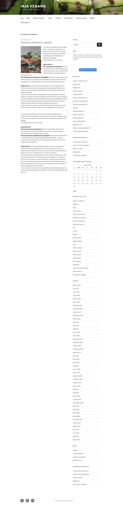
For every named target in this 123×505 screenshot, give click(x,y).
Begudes (75, 87)
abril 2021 (76, 329)
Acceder (75, 450)
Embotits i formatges (79, 101)
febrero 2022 (77, 298)
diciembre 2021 (77, 305)
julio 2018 (76, 406)
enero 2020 (76, 372)
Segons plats (77, 118)
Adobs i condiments (79, 81)
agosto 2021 (76, 319)
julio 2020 (76, 356)
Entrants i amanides (79, 104)
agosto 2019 (77, 386)
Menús (92, 18)
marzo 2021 (76, 332)
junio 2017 (76, 429)
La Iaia (50, 18)
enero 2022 (76, 302)
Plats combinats (78, 248)
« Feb (74, 191)
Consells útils (68, 18)
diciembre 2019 (77, 376)
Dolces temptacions (79, 214)
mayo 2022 (76, 292)
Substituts (76, 124)
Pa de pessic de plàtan (79, 155)
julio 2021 (75, 322)
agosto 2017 (76, 426)
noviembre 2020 (78, 342)
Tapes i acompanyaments (80, 128)
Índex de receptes (39, 18)
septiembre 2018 (78, 403)
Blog (28, 18)
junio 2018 (76, 409)
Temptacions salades (79, 131)
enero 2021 (76, 335)
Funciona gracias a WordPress (64, 500)
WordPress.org (77, 460)
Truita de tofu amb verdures (81, 145)
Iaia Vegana (33, 6)
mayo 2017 (76, 433)
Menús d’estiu (77, 238)
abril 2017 (76, 436)
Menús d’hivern (77, 241)
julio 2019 (76, 389)
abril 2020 (76, 366)
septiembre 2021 (78, 315)
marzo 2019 (76, 396)
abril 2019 (76, 392)
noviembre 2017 (78, 419)
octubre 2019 (77, 382)
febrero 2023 (77, 285)
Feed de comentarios (79, 457)
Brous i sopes (77, 91)
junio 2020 (76, 359)
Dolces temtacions (79, 97)
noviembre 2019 (78, 379)
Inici (22, 18)
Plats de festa (77, 251)
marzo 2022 (76, 295)
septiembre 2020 (78, 349)
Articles (58, 18)
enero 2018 (76, 416)
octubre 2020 (77, 345)
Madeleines (76, 152)
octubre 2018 (77, 399)
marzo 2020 (76, 369)
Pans (74, 108)
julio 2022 (76, 288)
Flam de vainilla (77, 148)
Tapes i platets (77, 271)
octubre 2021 (77, 312)
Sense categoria (78, 121)
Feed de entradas (78, 453)
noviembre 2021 (78, 309)
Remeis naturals (81, 18)
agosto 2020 (77, 352)
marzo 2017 (76, 439)
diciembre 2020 (77, 339)
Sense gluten (25, 22)
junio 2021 (76, 325)
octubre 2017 (77, 423)
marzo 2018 (76, 413)
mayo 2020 (76, 362)
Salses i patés (77, 114)
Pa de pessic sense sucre (80, 142)
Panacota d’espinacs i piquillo (36, 42)
